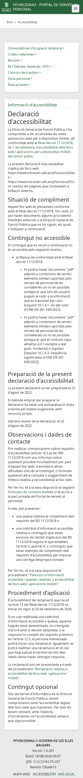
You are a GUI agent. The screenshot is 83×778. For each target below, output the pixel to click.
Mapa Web (21, 774)
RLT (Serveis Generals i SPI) (28, 66)
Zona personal (19, 78)
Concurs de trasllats (23, 72)
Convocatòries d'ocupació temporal (35, 48)
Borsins (13, 60)
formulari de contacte (24, 492)
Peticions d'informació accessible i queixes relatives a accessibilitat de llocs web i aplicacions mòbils (41, 579)
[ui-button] (75, 8)
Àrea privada (17, 84)
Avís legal (66, 774)
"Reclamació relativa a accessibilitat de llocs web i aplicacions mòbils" (37, 673)
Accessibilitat (44, 774)
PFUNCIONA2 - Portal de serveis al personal (45, 7)
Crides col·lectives (21, 54)
